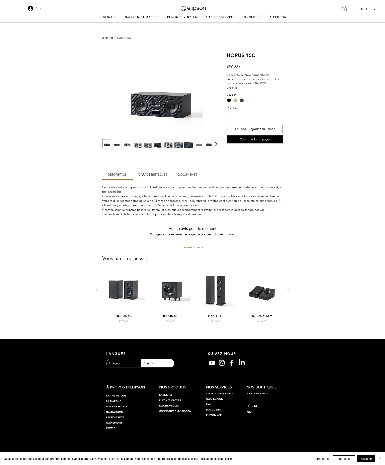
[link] (118, 175)
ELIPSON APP (214, 415)
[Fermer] (380, 458)
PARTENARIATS (115, 417)
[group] (192, 298)
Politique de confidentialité (215, 459)
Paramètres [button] (322, 459)
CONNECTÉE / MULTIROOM (175, 411)
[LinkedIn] (242, 363)
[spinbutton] (236, 114)
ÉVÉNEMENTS (114, 422)
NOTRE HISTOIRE (116, 395)
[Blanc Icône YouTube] (212, 363)
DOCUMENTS (214, 409)
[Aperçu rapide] (123, 290)
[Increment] (242, 114)
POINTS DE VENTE (257, 393)
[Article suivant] (288, 289)
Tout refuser (344, 459)
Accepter (366, 459)
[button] (344, 8)
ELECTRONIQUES (169, 405)
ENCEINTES (165, 394)
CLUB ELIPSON (214, 398)
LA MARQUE (113, 400)
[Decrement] (229, 114)
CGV (248, 412)
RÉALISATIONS (114, 411)
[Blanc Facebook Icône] (232, 363)
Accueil (107, 37)
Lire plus (232, 87)
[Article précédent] (96, 289)
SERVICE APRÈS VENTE (219, 393)
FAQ (208, 404)
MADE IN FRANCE (117, 406)
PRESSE (110, 428)
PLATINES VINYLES (170, 400)
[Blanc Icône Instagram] (222, 363)
